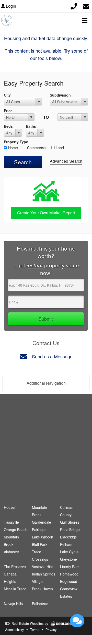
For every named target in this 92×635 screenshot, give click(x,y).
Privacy (51, 629)
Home (12, 147)
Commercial (36, 147)
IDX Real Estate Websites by (27, 623)
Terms (34, 629)
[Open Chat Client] (77, 620)
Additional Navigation (46, 383)
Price (8, 110)
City (7, 95)
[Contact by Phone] (74, 5)
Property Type (16, 141)
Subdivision (60, 95)
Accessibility (14, 629)
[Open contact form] (86, 5)
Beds (8, 126)
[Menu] (84, 20)
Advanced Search (66, 161)
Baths (31, 126)
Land (59, 147)
